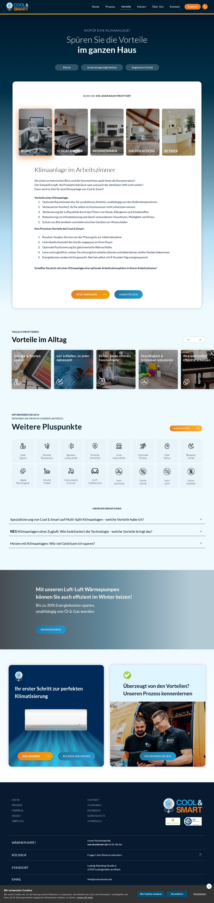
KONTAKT (93, 799)
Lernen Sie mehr (85, 897)
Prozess (110, 6)
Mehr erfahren (51, 629)
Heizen (141, 6)
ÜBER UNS (18, 821)
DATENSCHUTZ (96, 815)
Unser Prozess (128, 294)
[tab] (35, 132)
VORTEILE (17, 810)
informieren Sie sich (157, 756)
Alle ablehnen (177, 894)
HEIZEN (16, 815)
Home (95, 6)
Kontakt (175, 6)
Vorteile (126, 6)
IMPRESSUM (94, 821)
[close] (209, 886)
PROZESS (17, 805)
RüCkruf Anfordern (76, 756)
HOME (15, 799)
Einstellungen (199, 894)
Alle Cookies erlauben (151, 894)
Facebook (94, 810)
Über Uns (158, 6)
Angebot (193, 6)
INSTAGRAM (94, 805)
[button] (188, 339)
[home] (17, 6)
